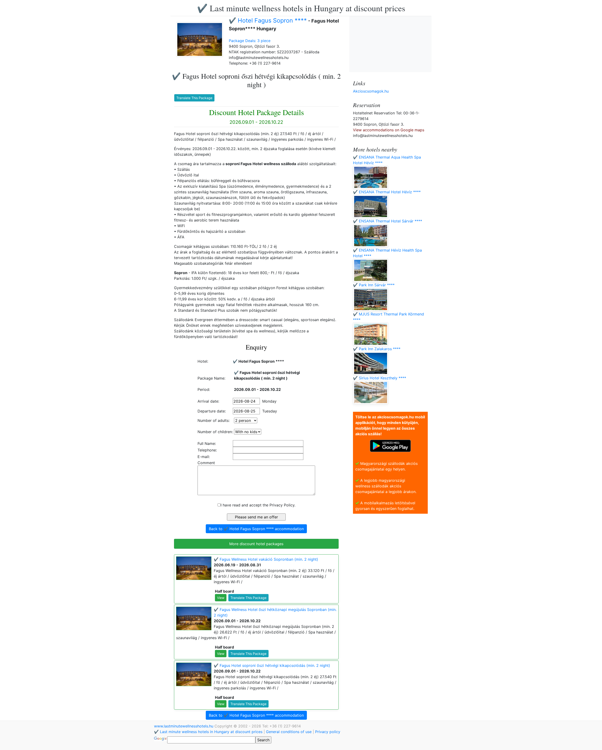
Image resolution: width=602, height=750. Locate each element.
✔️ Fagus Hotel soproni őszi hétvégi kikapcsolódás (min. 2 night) (272, 665)
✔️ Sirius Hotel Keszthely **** (379, 378)
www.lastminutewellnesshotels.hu (184, 726)
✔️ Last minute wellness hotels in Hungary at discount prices (301, 8)
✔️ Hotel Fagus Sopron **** (268, 20)
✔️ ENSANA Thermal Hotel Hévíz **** (387, 192)
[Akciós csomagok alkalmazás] (390, 445)
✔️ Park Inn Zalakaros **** (376, 348)
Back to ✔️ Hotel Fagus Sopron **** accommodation (256, 528)
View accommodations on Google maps (388, 130)
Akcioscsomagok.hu (371, 91)
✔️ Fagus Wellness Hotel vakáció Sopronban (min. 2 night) (266, 559)
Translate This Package (194, 98)
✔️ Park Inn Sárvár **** (374, 285)
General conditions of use (289, 731)
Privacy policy (327, 731)
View (220, 598)
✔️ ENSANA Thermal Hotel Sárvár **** (387, 221)
